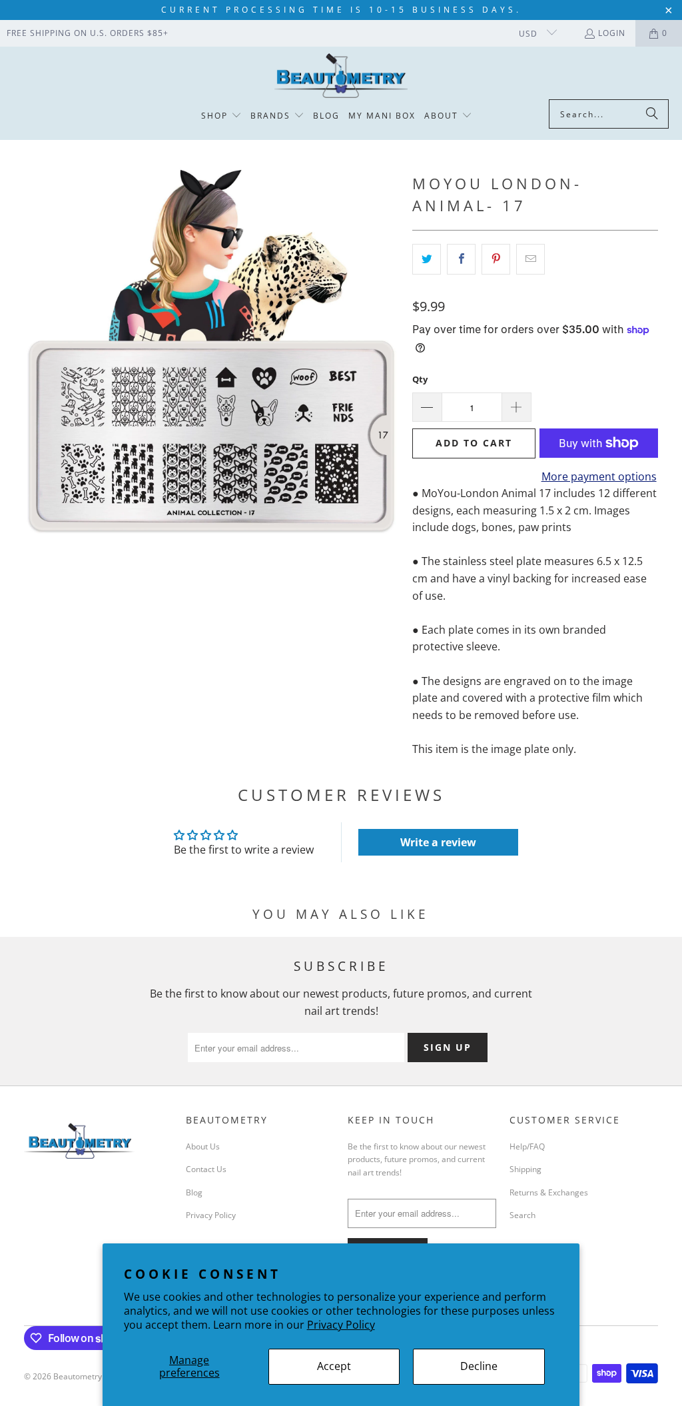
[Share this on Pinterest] (496, 259)
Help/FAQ (527, 1146)
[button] (221, 116)
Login (611, 33)
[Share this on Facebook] (461, 259)
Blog (194, 1192)
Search (522, 1215)
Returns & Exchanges (549, 1192)
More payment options (599, 476)
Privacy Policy (341, 1324)
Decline (479, 1366)
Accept (334, 1366)
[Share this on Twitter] (426, 259)
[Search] (652, 114)
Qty (420, 379)
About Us (203, 1146)
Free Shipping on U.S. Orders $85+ (88, 33)
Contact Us (206, 1169)
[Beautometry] (341, 76)
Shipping (525, 1169)
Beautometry (77, 1376)
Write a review (438, 842)
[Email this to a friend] (530, 259)
